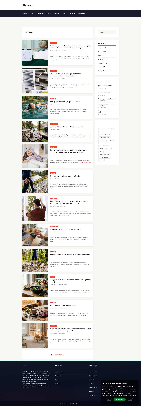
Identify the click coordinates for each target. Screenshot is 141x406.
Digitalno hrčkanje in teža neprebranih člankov (106, 86)
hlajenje (102, 129)
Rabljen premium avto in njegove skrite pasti (107, 111)
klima (101, 131)
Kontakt (57, 384)
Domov (25, 13)
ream (101, 151)
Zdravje (56, 13)
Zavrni (109, 399)
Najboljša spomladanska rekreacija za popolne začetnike (70, 254)
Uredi (130, 399)
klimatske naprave (105, 137)
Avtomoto (72, 13)
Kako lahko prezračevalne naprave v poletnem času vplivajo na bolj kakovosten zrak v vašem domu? (68, 151)
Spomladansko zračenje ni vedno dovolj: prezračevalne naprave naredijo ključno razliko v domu (69, 202)
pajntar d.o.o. (111, 143)
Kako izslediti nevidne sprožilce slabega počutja (67, 127)
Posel (32, 13)
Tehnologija (81, 13)
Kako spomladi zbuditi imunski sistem (63, 305)
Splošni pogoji (59, 372)
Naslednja (59, 354)
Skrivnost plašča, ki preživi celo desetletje (105, 92)
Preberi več (53, 60)
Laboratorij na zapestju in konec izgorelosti (65, 229)
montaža (102, 140)
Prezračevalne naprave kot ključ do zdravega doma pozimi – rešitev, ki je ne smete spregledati (70, 330)
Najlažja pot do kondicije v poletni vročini (65, 101)
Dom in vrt (40, 13)
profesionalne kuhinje (106, 148)
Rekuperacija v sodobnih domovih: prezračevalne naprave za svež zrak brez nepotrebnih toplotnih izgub (70, 47)
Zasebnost (58, 376)
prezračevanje (104, 145)
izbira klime (111, 129)
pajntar (102, 143)
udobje (101, 160)
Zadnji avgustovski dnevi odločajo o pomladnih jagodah (106, 104)
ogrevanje (110, 140)
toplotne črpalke (104, 157)
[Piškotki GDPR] (103, 383)
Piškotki (57, 380)
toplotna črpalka (105, 154)
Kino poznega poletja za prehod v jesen (106, 99)
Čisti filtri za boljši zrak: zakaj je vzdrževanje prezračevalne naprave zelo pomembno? (65, 74)
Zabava (49, 13)
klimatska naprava (105, 134)
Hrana (64, 13)
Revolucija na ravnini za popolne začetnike (65, 176)
